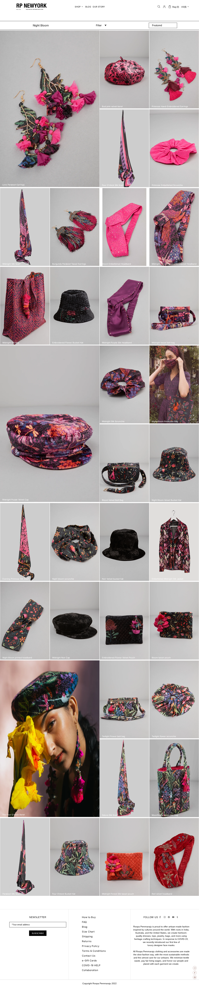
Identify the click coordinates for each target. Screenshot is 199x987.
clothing (159, 951)
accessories (173, 951)
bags (167, 936)
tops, (154, 936)
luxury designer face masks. (161, 945)
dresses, (147, 936)
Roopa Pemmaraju (102, 983)
